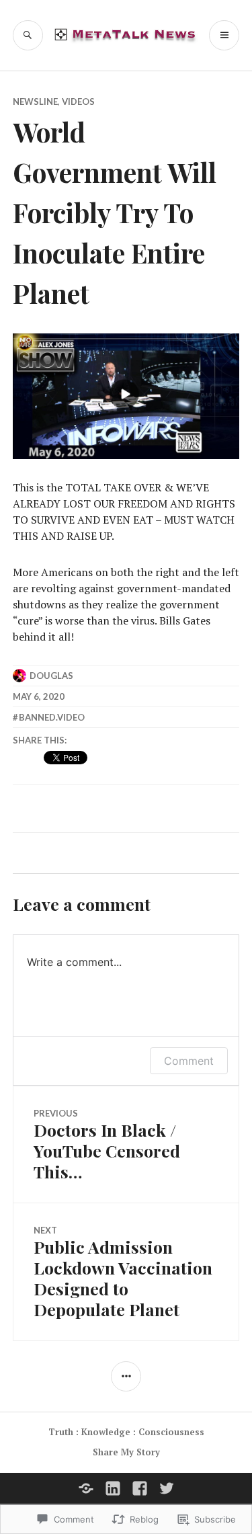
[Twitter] (167, 1488)
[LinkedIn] (113, 1488)
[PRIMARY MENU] (224, 35)
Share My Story (126, 1452)
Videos (78, 101)
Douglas (51, 675)
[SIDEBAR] (126, 1376)
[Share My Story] (86, 1488)
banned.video (52, 717)
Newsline (35, 101)
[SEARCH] (28, 35)
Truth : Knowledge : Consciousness (126, 1432)
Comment (189, 1060)
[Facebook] (140, 1488)
